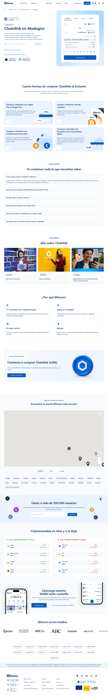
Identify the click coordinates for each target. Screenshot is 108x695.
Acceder (87, 3)
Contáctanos (60, 685)
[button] (103, 3)
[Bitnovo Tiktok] (91, 675)
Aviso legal (27, 685)
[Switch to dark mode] (99, 3)
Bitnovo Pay (27, 679)
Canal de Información (62, 688)
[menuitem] (23, 3)
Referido (44, 679)
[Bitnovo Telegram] (96, 675)
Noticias (58, 682)
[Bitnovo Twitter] (82, 675)
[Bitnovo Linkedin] (86, 675)
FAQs (58, 679)
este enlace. (96, 666)
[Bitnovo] (9, 3)
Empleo (44, 685)
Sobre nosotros (46, 682)
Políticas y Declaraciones (31, 688)
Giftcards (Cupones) (29, 682)
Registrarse (78, 3)
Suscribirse (72, 514)
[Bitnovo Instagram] (77, 675)
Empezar (38, 44)
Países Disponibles (47, 688)
